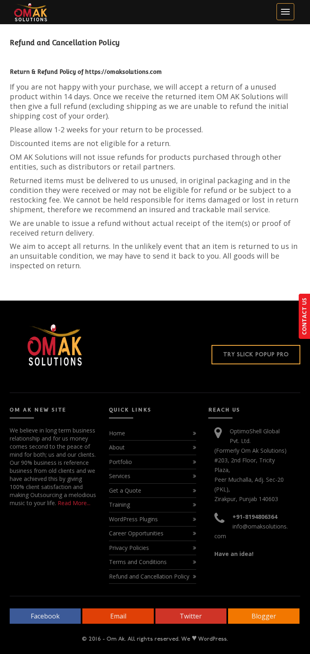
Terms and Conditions (138, 562)
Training (119, 504)
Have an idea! (233, 554)
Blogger (263, 616)
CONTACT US (304, 316)
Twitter (191, 616)
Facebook (45, 616)
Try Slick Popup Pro (256, 354)
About (117, 447)
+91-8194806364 (254, 516)
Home (117, 433)
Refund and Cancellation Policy (149, 576)
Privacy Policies (129, 548)
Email (118, 616)
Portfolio (120, 462)
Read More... (73, 503)
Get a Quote (125, 490)
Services (119, 476)
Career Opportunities (136, 533)
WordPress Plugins (133, 519)
